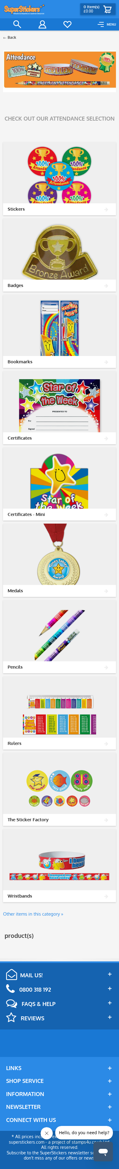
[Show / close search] (17, 24)
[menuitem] (107, 24)
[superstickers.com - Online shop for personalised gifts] (24, 9)
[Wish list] (67, 24)
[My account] (42, 24)
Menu (111, 24)
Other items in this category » (33, 914)
